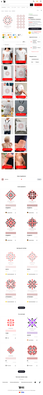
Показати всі (21, 307)
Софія (7, 333)
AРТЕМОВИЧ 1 (9, 296)
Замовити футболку (7, 62)
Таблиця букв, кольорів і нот (21, 44)
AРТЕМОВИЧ (30, 296)
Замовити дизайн (7, 149)
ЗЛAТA (7, 269)
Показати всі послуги (35, 51)
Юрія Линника (33, 390)
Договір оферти (5, 382)
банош (31, 7)
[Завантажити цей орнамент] (15, 212)
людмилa (22, 379)
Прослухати (7, 44)
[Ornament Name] (4, 1)
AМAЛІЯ (29, 335)
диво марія (23, 7)
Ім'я (29, 19)
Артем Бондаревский (37, 31)
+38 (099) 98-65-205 (35, 59)
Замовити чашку (21, 79)
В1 (6, 360)
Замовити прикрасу (21, 114)
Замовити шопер (7, 96)
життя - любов (14, 7)
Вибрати (38, 41)
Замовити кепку (21, 96)
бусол (19, 7)
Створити (39, 4)
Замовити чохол (7, 79)
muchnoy (8, 7)
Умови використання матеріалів (26, 382)
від (27, 7)
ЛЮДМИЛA (31, 22)
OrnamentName (20, 390)
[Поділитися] (40, 10)
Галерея (39, 179)
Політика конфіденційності (14, 382)
